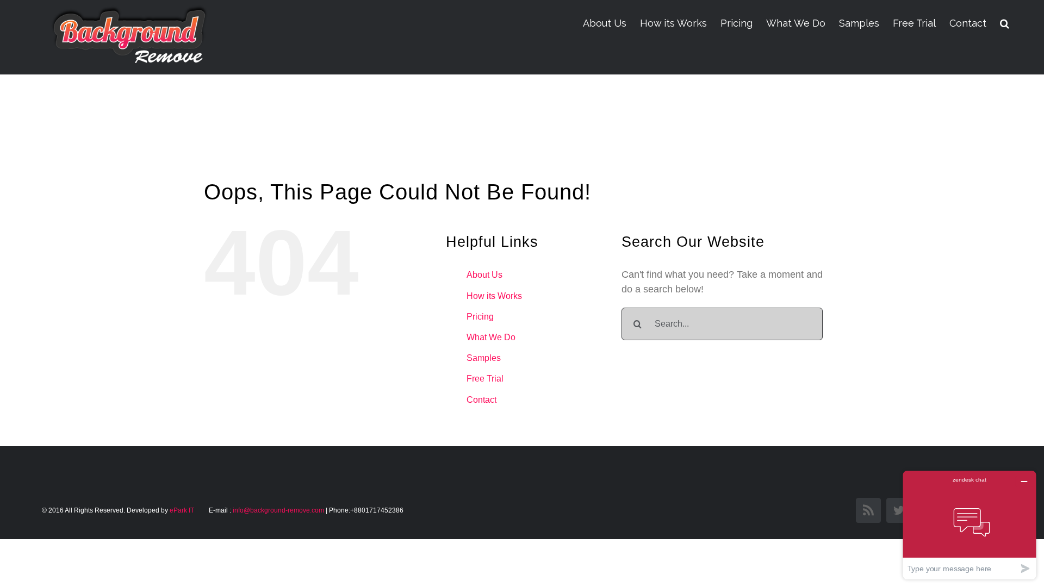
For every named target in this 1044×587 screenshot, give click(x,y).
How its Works (494, 296)
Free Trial (485, 378)
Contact (481, 399)
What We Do (491, 337)
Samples (484, 358)
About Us (484, 274)
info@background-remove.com (278, 510)
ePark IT (183, 510)
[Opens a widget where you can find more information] (969, 524)
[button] (1004, 23)
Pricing (480, 316)
